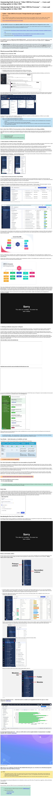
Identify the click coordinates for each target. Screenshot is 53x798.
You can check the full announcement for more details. (12, 20)
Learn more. (8, 700)
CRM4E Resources (26, 788)
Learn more (16, 459)
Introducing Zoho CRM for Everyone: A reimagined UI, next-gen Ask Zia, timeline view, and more (28, 33)
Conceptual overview (10, 791)
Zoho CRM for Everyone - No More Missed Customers (23, 35)
